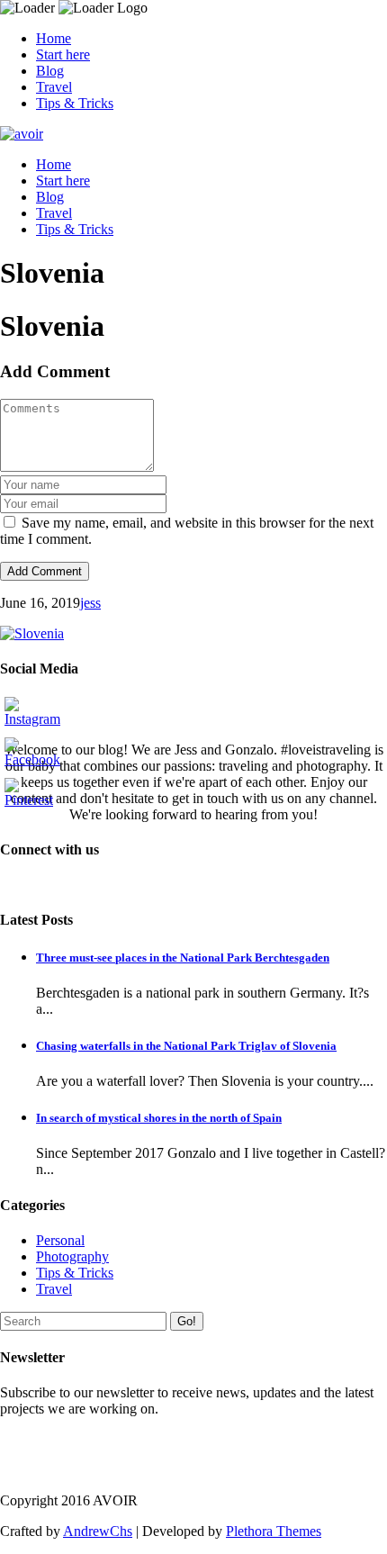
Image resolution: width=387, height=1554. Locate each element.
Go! (186, 1321)
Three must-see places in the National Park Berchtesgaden (182, 957)
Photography (72, 1256)
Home (53, 38)
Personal (60, 1240)
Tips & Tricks (74, 103)
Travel (54, 87)
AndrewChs (97, 1531)
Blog (50, 70)
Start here (63, 54)
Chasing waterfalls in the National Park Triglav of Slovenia (186, 1046)
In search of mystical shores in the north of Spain (159, 1118)
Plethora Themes (273, 1531)
